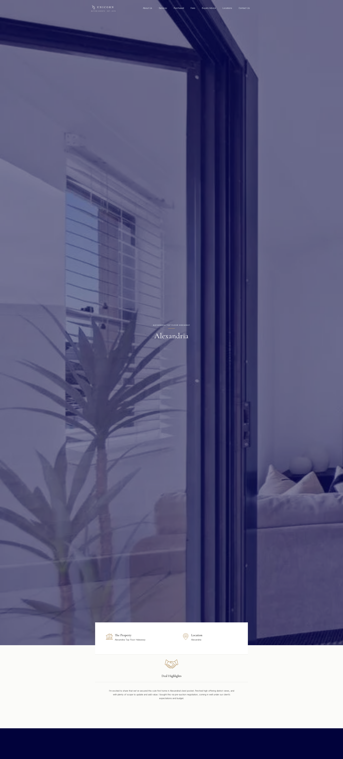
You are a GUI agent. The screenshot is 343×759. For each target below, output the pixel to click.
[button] (153, 8)
